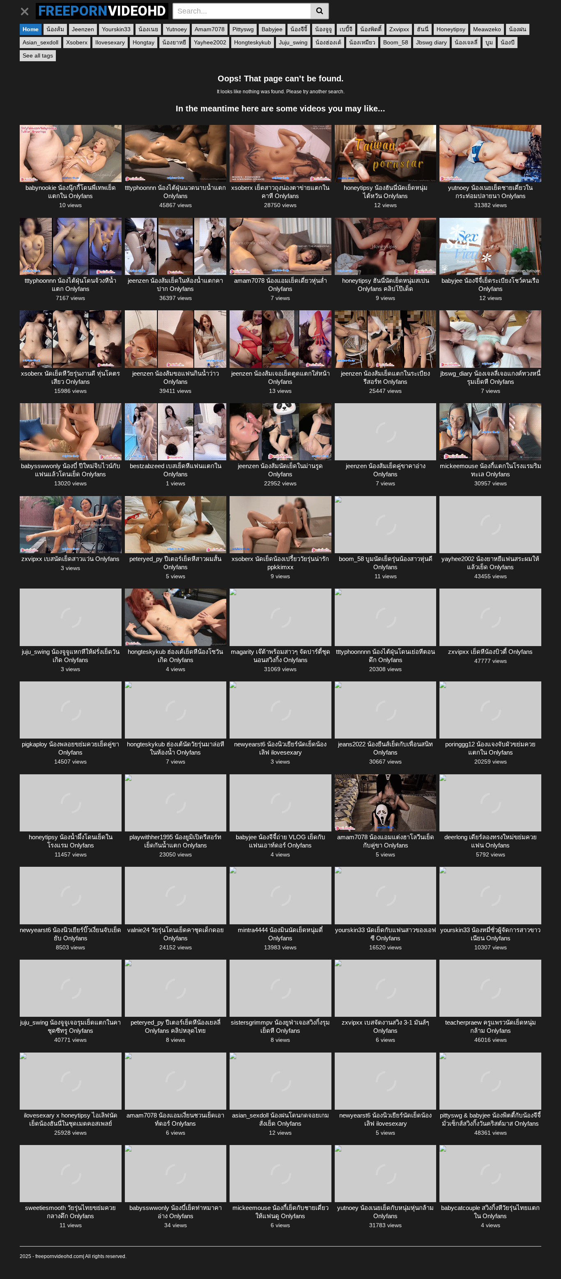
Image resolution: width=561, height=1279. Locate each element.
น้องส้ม (55, 29)
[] (319, 11)
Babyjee (272, 29)
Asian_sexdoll (40, 42)
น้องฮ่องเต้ (328, 42)
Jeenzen (83, 29)
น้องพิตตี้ (371, 29)
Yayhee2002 (210, 42)
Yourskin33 (116, 29)
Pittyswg (243, 29)
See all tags (38, 55)
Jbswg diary (431, 42)
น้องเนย (148, 29)
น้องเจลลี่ (466, 42)
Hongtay (143, 42)
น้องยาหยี (174, 42)
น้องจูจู (323, 29)
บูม (489, 42)
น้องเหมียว (362, 42)
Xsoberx (76, 42)
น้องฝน (518, 29)
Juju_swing (293, 42)
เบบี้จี (346, 29)
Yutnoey (176, 29)
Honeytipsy (451, 29)
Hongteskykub (252, 42)
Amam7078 (210, 29)
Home (31, 29)
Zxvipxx (399, 29)
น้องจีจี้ (298, 29)
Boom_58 (395, 42)
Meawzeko (487, 29)
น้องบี (508, 42)
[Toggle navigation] (28, 10)
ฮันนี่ (423, 29)
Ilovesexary (110, 42)
